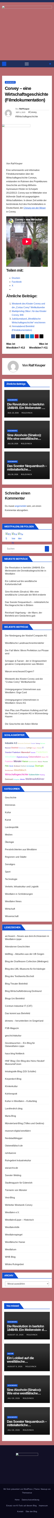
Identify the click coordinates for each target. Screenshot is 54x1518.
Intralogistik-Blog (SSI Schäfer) (20, 1071)
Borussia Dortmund (24, 743)
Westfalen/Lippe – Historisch (19, 1220)
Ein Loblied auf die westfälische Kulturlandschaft (20, 1361)
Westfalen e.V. (12, 1212)
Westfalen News (13, 901)
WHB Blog (10, 1257)
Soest (44, 757)
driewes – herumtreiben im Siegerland (24, 1021)
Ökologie (9, 842)
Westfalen (10, 756)
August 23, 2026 (15, 1335)
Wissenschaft (11, 916)
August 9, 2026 (15, 1367)
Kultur (8, 812)
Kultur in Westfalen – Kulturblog (21, 1101)
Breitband (17, 766)
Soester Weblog (13, 1175)
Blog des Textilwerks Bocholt (19, 976)
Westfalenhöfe (12, 1227)
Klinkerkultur (11, 1086)
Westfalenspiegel (13, 1234)
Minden (22, 779)
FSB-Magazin (12, 1028)
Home (17, 1500)
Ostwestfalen (34, 757)
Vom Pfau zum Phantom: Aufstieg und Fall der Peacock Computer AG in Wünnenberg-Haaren (27, 713)
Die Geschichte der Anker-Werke (21, 724)
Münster (18, 761)
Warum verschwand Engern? (19, 671)
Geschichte (10, 82)
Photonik (45, 761)
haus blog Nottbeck (15, 1053)
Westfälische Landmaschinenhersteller (24, 643)
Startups (39, 765)
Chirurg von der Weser (35, 208)
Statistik (33, 752)
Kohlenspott (11, 1094)
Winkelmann (22, 748)
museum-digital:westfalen (18, 1131)
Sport (7, 872)
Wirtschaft (10, 909)
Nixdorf (33, 743)
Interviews (10, 805)
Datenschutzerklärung (30, 1500)
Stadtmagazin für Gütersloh (18, 1183)
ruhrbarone (10, 1153)
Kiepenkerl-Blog (13, 1079)
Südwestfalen (34, 775)
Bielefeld (14, 748)
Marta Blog (10, 1116)
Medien (8, 834)
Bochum (42, 743)
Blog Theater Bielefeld (16, 984)
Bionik (11, 766)
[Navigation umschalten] (26, 63)
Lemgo (29, 748)
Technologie (11, 879)
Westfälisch (20, 770)
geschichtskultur (13, 1035)
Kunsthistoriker (33, 761)
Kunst (8, 820)
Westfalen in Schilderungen (19, 894)
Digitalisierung (22, 757)
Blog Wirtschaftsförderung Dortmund (23, 991)
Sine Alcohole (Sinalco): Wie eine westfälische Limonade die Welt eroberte (27, 438)
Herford (23, 766)
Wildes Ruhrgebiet (14, 1264)
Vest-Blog (10, 1197)
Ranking (42, 775)
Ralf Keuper (24, 109)
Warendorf (25, 752)
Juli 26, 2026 (13, 1430)
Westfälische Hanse (15, 1242)
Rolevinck (27, 413)
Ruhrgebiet (16, 779)
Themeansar (27, 1493)
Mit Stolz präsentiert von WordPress (18, 1489)
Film (7, 766)
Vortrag (38, 743)
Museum (8, 748)
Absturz (40, 761)
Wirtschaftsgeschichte (16, 774)
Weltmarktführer (34, 778)
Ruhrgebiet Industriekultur (18, 1160)
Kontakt (20, 1511)
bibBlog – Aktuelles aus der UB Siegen (24, 954)
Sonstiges (10, 864)
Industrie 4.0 (11, 743)
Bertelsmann (9, 770)
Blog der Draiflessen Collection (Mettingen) (26, 961)
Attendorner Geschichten (17, 946)
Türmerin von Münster (16, 1190)
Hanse (25, 761)
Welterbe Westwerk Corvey (18, 1205)
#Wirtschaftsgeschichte (26, 116)
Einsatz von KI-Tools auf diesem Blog (21, 1506)
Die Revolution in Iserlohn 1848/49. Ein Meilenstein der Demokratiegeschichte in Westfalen (25, 570)
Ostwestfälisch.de (14, 1145)
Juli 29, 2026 (13, 1398)
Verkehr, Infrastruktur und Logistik (21, 886)
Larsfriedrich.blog (14, 1108)
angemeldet (20, 506)
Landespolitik (12, 827)
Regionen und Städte (15, 857)
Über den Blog (31, 1511)
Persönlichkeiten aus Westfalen (21, 849)
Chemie (39, 748)
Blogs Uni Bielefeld (15, 998)
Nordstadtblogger (13, 1138)
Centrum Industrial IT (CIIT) (18, 1006)
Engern (34, 748)
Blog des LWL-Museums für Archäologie (25, 969)
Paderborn (42, 752)
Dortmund (9, 779)
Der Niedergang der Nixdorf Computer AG (26, 635)
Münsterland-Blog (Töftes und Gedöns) (24, 1123)
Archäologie (30, 766)
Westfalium (10, 1249)
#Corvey (32, 112)
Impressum (43, 1506)
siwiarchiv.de (11, 1168)
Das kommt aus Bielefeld (17, 1013)
